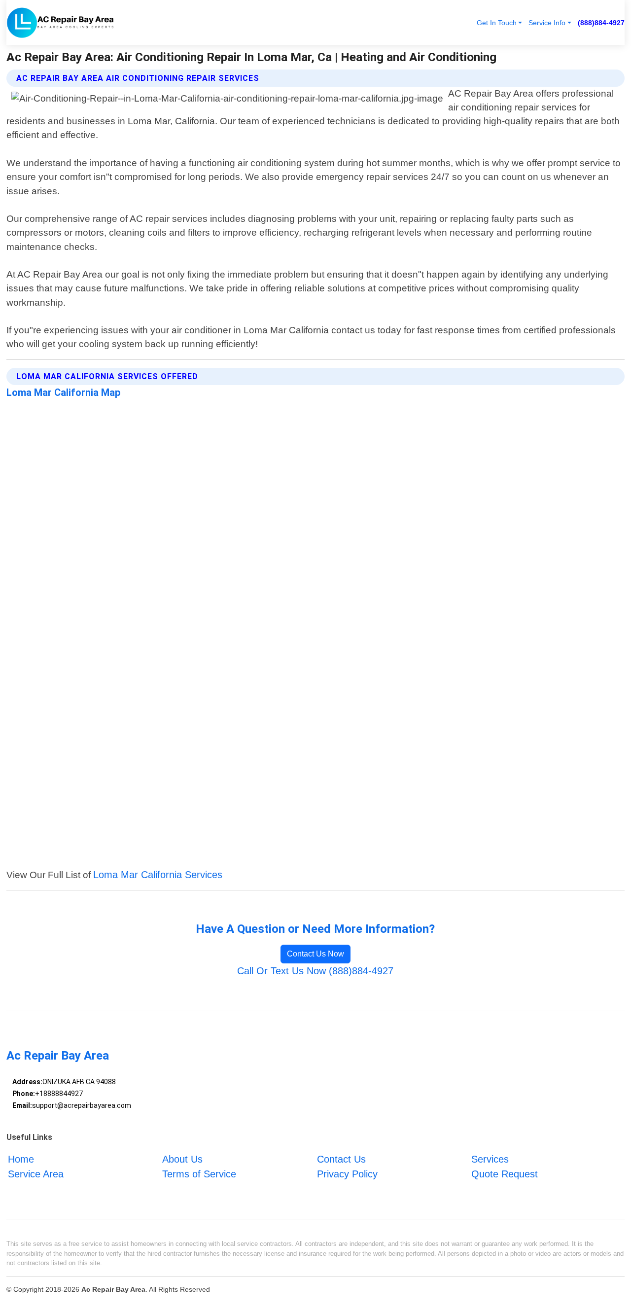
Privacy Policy (347, 1174)
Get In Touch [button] (497, 23)
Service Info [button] (546, 23)
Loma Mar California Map (63, 392)
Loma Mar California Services (157, 874)
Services (490, 1159)
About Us (182, 1159)
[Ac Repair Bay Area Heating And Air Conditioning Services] (60, 22)
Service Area (36, 1174)
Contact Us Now (315, 954)
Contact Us (341, 1159)
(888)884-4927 (601, 23)
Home (21, 1159)
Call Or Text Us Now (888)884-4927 (315, 970)
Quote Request (504, 1174)
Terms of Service (199, 1174)
